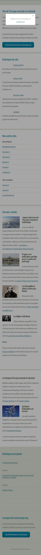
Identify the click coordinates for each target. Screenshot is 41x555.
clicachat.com (20, 22)
